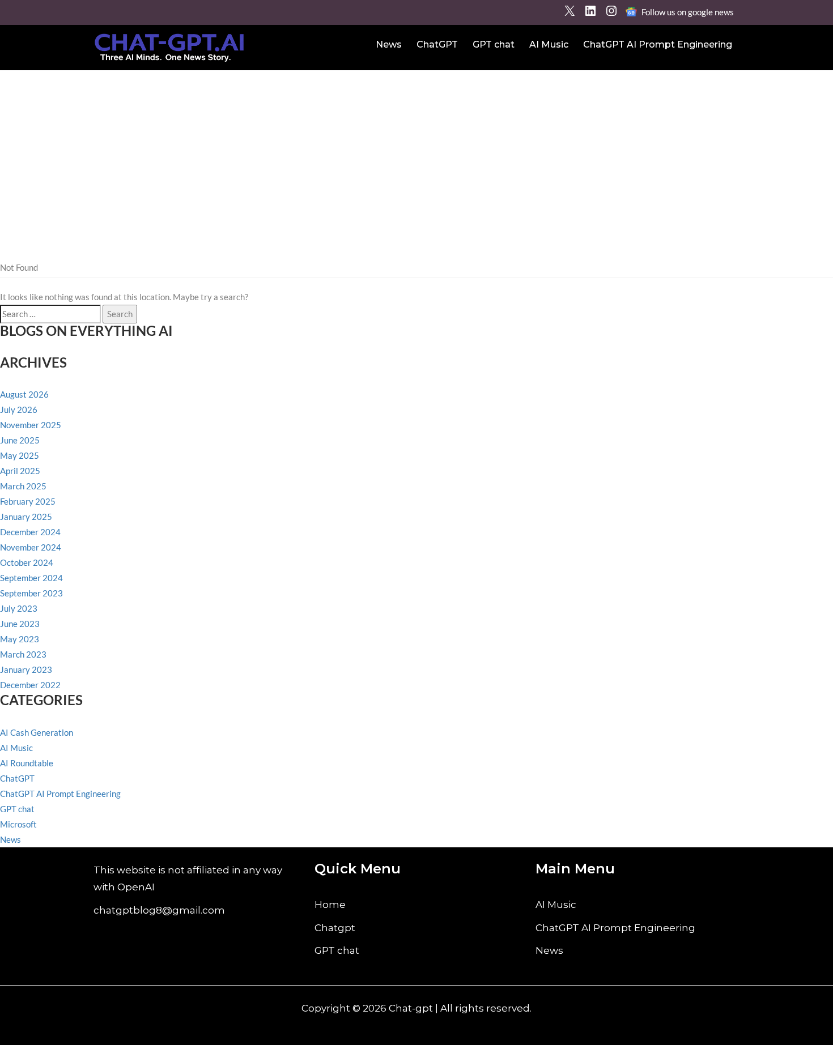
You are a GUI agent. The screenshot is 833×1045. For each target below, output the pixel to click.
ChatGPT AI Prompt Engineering (657, 44)
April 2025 (20, 471)
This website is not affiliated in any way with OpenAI (188, 878)
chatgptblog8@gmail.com (159, 910)
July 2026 (18, 409)
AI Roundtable (26, 763)
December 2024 (30, 532)
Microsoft (18, 824)
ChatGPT (437, 44)
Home (330, 904)
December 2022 (30, 685)
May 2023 (19, 639)
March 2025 (23, 486)
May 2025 (19, 455)
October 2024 (26, 562)
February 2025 (28, 501)
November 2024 (30, 547)
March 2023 (23, 654)
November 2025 (30, 425)
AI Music (548, 44)
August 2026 (24, 394)
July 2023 (18, 608)
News (389, 44)
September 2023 (31, 593)
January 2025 (26, 516)
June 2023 (20, 624)
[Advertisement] (416, 155)
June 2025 (20, 440)
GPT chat (494, 44)
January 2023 (26, 669)
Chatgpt (334, 927)
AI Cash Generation (36, 732)
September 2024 (31, 578)
